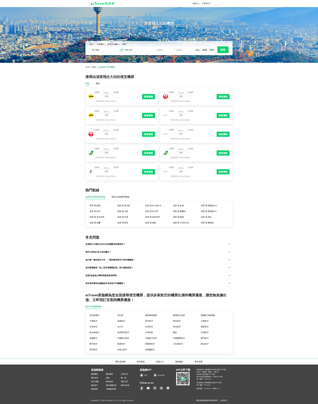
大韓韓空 (149, 326)
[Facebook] (142, 388)
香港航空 (121, 344)
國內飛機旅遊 (111, 385)
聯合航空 (205, 344)
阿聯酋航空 (150, 344)
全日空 (120, 326)
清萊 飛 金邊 (178, 205)
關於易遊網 (120, 361)
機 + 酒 (123, 378)
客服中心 (196, 3)
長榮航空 (121, 321)
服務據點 (179, 361)
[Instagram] (155, 388)
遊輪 (107, 378)
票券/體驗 (95, 381)
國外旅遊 (94, 378)
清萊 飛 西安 (122, 222)
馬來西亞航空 (123, 332)
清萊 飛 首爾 (94, 222)
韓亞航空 (177, 326)
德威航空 (93, 338)
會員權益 (141, 361)
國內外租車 (125, 385)
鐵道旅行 (94, 385)
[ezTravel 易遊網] (102, 3)
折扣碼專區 (94, 315)
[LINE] (168, 388)
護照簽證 (94, 389)
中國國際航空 (179, 338)
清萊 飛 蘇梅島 (207, 222)
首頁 (87, 67)
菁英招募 (198, 361)
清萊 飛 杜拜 (94, 211)
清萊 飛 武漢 (122, 217)
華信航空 (177, 321)
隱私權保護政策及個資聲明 (206, 400)
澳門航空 (93, 344)
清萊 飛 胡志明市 (152, 217)
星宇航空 (149, 321)
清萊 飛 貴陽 (94, 205)
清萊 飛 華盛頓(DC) (209, 205)
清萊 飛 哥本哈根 (96, 217)
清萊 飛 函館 (150, 222)
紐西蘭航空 (150, 349)
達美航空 (93, 349)
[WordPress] (161, 388)
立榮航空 (205, 321)
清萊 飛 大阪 (122, 211)
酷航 (175, 332)
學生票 (120, 315)
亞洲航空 (205, 332)
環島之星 (124, 381)
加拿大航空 (122, 349)
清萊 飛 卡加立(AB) (181, 222)
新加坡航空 (94, 332)
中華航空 (93, 321)
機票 (94, 67)
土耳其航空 (178, 344)
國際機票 (94, 374)
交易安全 (223, 400)
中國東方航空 (123, 338)
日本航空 (93, 326)
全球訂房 (124, 374)
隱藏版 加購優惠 (208, 315)
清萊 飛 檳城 (178, 217)
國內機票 (109, 374)
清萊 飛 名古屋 (151, 211)
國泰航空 (205, 326)
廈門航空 (205, 338)
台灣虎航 (149, 332)
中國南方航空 (151, 338)
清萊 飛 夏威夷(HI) (209, 211)
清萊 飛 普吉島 (123, 205)
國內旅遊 (109, 381)
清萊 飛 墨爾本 (179, 211)
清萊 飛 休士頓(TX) (153, 205)
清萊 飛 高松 (206, 217)
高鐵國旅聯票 (111, 389)
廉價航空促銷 (179, 315)
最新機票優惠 (151, 315)
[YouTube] (148, 388)
